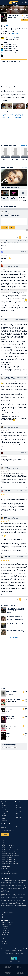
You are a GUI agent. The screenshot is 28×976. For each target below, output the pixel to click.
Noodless (6, 467)
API (22, 953)
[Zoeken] (22, 2)
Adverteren (23, 948)
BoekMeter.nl (5, 934)
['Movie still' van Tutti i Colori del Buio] (6, 106)
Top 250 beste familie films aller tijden (11, 846)
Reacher (18, 815)
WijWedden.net (5, 938)
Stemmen (15, 9)
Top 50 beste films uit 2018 (8, 859)
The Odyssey (5, 805)
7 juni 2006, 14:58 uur (22, 251)
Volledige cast (24, 145)
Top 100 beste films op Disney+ (9, 853)
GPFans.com (5, 928)
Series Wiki (19, 950)
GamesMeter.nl (5, 936)
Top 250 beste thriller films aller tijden (11, 844)
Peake (5, 452)
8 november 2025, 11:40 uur (21, 556)
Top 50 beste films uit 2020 (8, 857)
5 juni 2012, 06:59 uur (22, 426)
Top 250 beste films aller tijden (9, 840)
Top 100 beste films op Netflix (9, 851)
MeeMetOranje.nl (6, 943)
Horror (6, 25)
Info (2, 9)
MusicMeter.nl (5, 932)
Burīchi (17, 809)
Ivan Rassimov (4, 36)
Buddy (3, 813)
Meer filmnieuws (14, 637)
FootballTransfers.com (7, 922)
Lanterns (18, 804)
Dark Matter (19, 811)
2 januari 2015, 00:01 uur (22, 467)
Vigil (17, 813)
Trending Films (4, 801)
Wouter (6, 241)
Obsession (4, 815)
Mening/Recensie (15, 215)
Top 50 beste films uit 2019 (8, 861)
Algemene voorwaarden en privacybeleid (13, 952)
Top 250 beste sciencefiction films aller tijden (12, 842)
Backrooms (5, 811)
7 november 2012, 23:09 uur (21, 452)
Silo (17, 805)
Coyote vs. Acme (6, 804)
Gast (5, 211)
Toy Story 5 (5, 820)
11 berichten (4, 209)
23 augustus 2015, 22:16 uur (21, 490)
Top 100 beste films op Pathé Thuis (10, 855)
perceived (7, 490)
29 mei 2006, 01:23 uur (22, 240)
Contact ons (11, 948)
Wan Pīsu (18, 817)
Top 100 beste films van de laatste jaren (11, 849)
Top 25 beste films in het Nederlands (10, 863)
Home (2, 5)
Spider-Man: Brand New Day (6, 808)
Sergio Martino (15, 33)
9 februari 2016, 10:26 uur (22, 517)
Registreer (3, 948)
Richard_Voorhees (9, 517)
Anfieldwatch (5, 941)
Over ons (17, 948)
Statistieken (23, 9)
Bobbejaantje (8, 556)
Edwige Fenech (20, 34)
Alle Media (24, 167)
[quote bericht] (26, 249)
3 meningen (11, 209)
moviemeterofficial (8, 912)
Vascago (6, 426)
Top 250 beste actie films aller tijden (10, 847)
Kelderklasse (5, 940)
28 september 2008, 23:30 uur (21, 319)
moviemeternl (6, 914)
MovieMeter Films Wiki (10, 950)
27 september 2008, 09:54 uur (21, 265)
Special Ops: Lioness (21, 807)
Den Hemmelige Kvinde (6, 818)
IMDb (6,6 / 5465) (6, 117)
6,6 (16, 37)
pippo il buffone (8, 377)
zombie (6, 252)
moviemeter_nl (7, 917)
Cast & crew (8, 9)
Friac (5, 265)
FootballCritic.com (6, 924)
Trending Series (18, 801)
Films (7, 5)
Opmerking (5, 215)
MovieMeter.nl (5, 930)
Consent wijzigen (9, 953)
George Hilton (13, 34)
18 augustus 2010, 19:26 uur (21, 377)
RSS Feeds (17, 953)
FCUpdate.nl (5, 926)
